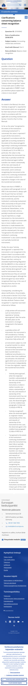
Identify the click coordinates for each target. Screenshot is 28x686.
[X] (6, 622)
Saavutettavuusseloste (11, 604)
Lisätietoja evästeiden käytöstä (15, 675)
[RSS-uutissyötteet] (14, 625)
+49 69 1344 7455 (14, 523)
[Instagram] (14, 622)
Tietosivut (7, 562)
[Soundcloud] (22, 622)
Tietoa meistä (8, 557)
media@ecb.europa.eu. (16, 526)
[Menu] (25, 5)
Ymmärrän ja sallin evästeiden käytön (15, 679)
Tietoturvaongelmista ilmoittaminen (15, 586)
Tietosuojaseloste (15, 672)
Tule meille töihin (9, 560)
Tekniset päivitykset (10, 583)
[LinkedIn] (10, 622)
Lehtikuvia (7, 565)
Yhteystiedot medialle (12, 539)
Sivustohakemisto (9, 610)
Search (20, 5)
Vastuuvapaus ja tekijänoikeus (13, 580)
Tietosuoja (7, 596)
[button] (25, 2)
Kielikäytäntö (8, 606)
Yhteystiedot (7, 567)
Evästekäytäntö (8, 601)
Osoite (6, 570)
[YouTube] (18, 622)
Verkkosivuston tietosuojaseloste (14, 598)
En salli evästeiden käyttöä (15, 683)
